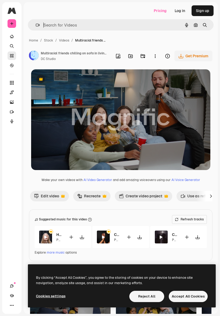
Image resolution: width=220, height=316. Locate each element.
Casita (117, 234)
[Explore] (12, 65)
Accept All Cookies (188, 296)
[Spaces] (12, 92)
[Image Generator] (12, 102)
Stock (48, 40)
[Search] (12, 46)
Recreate (89, 197)
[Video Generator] (12, 111)
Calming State (175, 234)
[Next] (211, 196)
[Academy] (12, 295)
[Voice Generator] (12, 121)
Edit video (46, 197)
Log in (180, 10)
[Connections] (12, 286)
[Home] (12, 36)
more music (56, 252)
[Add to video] (71, 237)
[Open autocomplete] (35, 25)
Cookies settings (50, 296)
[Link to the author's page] (34, 56)
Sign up (202, 10)
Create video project (140, 197)
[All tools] (12, 82)
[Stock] (12, 55)
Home (33, 40)
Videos (64, 40)
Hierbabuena (59, 234)
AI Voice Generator (185, 180)
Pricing (160, 10)
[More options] (155, 56)
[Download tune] (82, 237)
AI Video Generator (97, 180)
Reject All (146, 296)
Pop (59, 240)
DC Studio (48, 59)
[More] (12, 305)
